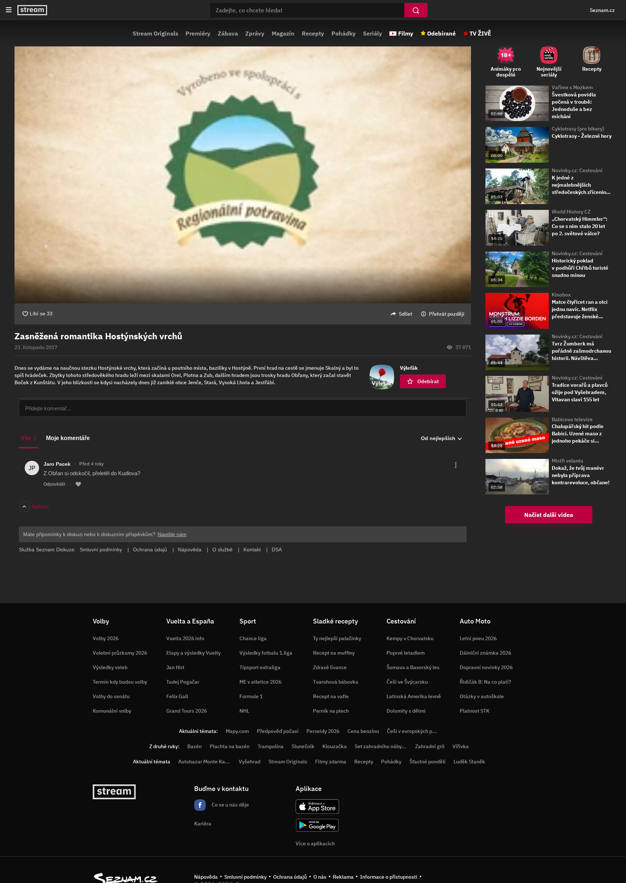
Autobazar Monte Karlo (204, 761)
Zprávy (254, 33)
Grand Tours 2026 (186, 711)
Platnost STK (474, 711)
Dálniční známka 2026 (485, 653)
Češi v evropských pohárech (419, 731)
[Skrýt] (484, 343)
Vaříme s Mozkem (572, 87)
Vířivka (460, 746)
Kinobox (561, 294)
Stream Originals (155, 33)
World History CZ (571, 211)
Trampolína (271, 746)
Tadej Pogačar (182, 682)
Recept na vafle (331, 696)
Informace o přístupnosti (388, 877)
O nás (319, 877)
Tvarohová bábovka (335, 682)
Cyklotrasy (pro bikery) (578, 128)
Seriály (372, 33)
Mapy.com (237, 731)
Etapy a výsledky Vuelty (193, 653)
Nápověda (206, 877)
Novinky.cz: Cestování (577, 170)
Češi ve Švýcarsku (407, 682)
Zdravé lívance (330, 667)
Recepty (313, 33)
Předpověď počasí (278, 731)
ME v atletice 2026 (260, 682)
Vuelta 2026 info (185, 638)
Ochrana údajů (290, 877)
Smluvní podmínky (245, 877)
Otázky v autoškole (482, 696)
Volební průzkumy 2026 (120, 653)
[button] (242, 174)
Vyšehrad (249, 761)
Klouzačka (334, 746)
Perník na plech (331, 711)
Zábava (228, 33)
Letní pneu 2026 (478, 638)
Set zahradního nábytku (382, 746)
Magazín (283, 33)
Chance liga (253, 638)
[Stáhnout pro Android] (317, 825)
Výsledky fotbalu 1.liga (265, 653)
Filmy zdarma (330, 761)
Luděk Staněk (469, 761)
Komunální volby (112, 711)
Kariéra (202, 823)
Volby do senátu (111, 696)
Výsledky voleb (110, 667)
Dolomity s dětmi (406, 711)
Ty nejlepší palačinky (337, 638)
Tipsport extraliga (259, 667)
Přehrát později (446, 314)
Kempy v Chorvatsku (410, 638)
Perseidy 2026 (322, 731)
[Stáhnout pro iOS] (317, 806)
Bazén (194, 746)
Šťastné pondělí (427, 761)
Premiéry (197, 33)
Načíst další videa (548, 514)
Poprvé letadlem (406, 653)
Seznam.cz (602, 10)
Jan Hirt (175, 667)
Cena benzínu (363, 731)
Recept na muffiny (334, 653)
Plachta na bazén (230, 746)
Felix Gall (177, 696)
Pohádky (343, 33)
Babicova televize (572, 419)
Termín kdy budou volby (120, 682)
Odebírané (441, 33)
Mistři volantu (567, 460)
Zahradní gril (430, 746)
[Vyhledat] (415, 10)
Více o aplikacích (315, 843)
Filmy (405, 33)
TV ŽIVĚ (480, 33)
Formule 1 (251, 696)
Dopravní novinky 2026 (486, 667)
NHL (244, 711)
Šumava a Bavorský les (413, 667)
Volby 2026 (105, 638)
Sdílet (405, 314)
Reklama (343, 877)
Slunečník (303, 746)
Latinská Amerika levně (414, 696)
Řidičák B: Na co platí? (485, 682)
